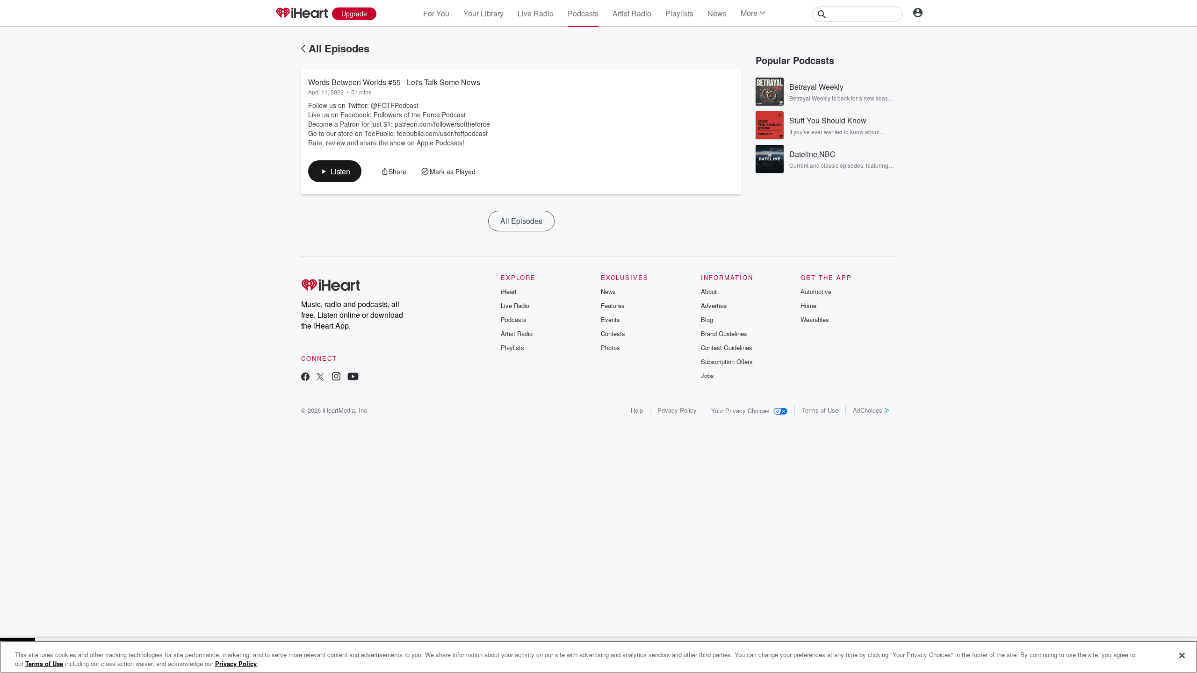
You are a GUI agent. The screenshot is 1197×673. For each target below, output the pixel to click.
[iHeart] (302, 13)
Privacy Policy (677, 410)
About (709, 291)
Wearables (814, 319)
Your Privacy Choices (740, 410)
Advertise (714, 305)
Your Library (483, 13)
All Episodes (339, 48)
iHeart (509, 291)
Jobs (707, 375)
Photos (610, 347)
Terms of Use (820, 410)
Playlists (679, 13)
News (717, 13)
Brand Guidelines (724, 333)
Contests (613, 333)
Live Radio (536, 13)
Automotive (815, 291)
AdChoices (867, 410)
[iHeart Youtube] (353, 377)
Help (637, 410)
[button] (334, 171)
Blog (707, 319)
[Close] (1182, 655)
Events (610, 319)
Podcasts (583, 13)
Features (613, 305)
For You (436, 13)
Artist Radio (632, 13)
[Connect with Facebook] (305, 377)
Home (808, 305)
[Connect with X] (320, 377)
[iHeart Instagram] (336, 377)
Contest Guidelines (726, 347)
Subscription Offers (727, 361)
